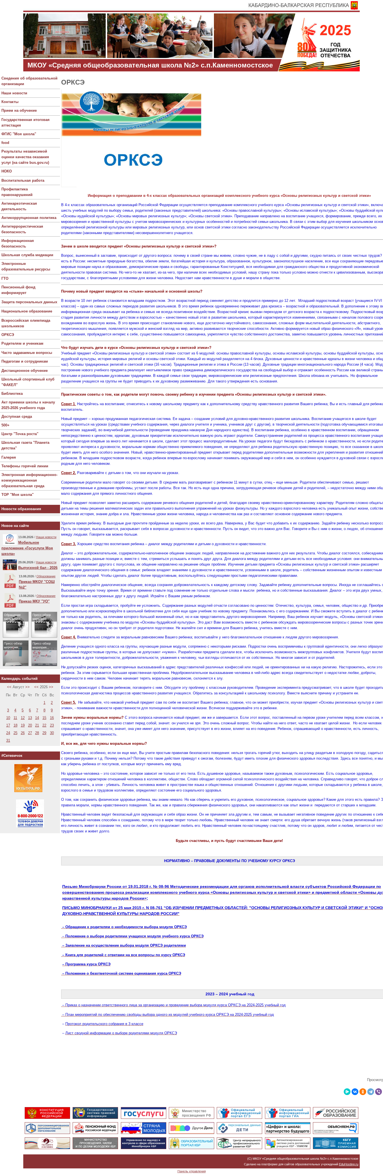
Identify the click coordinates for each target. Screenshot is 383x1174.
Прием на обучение (19, 110)
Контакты (10, 102)
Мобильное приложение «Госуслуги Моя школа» (27, 548)
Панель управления (191, 1171)
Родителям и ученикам (22, 343)
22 (44, 725)
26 (23, 733)
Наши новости (14, 93)
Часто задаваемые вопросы (26, 353)
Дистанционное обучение (24, 370)
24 (8, 733)
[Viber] (378, 1091)
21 (37, 725)
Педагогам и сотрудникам (24, 361)
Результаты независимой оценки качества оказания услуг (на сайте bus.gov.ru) (25, 157)
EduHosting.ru (348, 1164)
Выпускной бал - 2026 (37, 568)
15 (44, 718)
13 (30, 718)
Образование (46, 576)
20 (30, 725)
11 (15, 718)
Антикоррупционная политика (28, 218)
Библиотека (12, 393)
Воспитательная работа (22, 180)
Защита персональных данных (29, 302)
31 (8, 740)
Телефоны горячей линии (24, 466)
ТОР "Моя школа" (17, 495)
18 (15, 725)
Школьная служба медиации (27, 255)
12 (23, 718)
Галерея (8, 457)
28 (37, 733)
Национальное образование (26, 311)
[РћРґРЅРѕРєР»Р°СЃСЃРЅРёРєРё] (362, 1091)
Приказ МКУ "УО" (34, 601)
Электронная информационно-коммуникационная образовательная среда (29, 480)
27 (30, 733)
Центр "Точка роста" (19, 434)
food (5, 143)
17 (8, 725)
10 (8, 718)
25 (15, 733)
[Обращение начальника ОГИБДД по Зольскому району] (15, 636)
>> (27, 687)
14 (37, 718)
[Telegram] (370, 1091)
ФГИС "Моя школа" (18, 134)
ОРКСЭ (7, 335)
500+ (5, 425)
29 (44, 733)
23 (52, 725)
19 (23, 725)
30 (52, 733)
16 (52, 718)
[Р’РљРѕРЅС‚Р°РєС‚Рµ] (355, 1091)
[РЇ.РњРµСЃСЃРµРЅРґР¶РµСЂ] (347, 1091)
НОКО (6, 171)
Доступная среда (16, 416)
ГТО (4, 278)
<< (9, 687)
